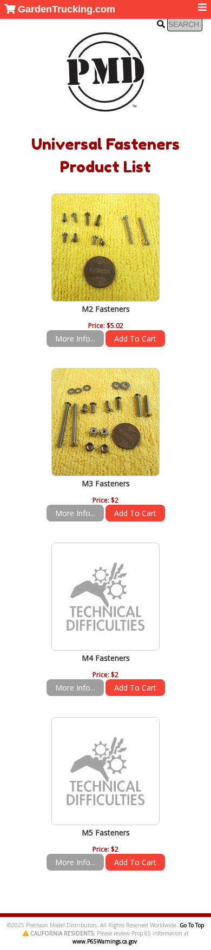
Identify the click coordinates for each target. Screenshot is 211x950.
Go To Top (192, 925)
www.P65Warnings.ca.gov (104, 941)
